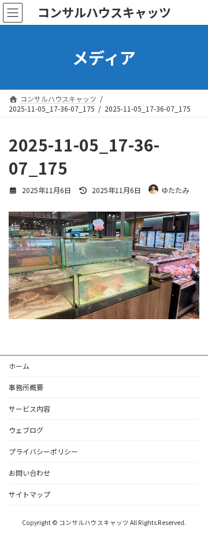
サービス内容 (29, 408)
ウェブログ (26, 430)
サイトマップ (29, 494)
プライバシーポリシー (43, 451)
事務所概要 (26, 387)
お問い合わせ (29, 473)
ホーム (19, 366)
